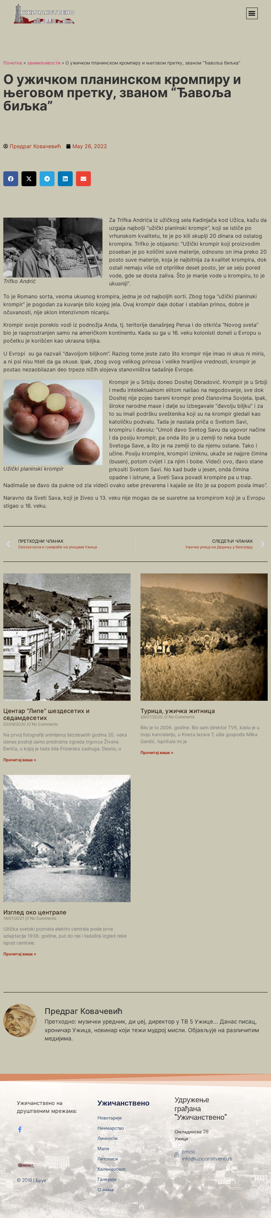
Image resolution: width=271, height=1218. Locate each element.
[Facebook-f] (20, 1129)
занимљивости (43, 62)
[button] (252, 13)
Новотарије (109, 1117)
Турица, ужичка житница (177, 710)
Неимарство (110, 1128)
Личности (107, 1138)
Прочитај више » (19, 759)
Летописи (107, 1158)
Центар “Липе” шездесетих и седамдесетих (46, 714)
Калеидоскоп (111, 1169)
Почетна (12, 62)
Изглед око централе (34, 912)
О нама (105, 1189)
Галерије (107, 1179)
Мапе (103, 1148)
